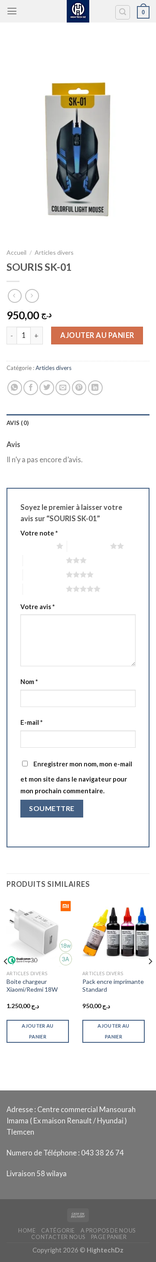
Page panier (109, 1237)
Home (27, 1230)
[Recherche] (122, 12)
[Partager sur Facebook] (30, 387)
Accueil (16, 252)
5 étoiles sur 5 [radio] (44, 588)
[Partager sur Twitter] (46, 387)
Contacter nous (58, 1237)
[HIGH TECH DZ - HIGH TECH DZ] (78, 11)
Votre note (39, 533)
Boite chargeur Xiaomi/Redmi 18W (32, 985)
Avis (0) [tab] (17, 422)
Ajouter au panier (97, 335)
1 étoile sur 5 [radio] (36, 545)
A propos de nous (108, 1230)
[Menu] (11, 11)
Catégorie (58, 1230)
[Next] (150, 978)
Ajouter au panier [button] (37, 1031)
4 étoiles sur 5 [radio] (44, 574)
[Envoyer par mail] (62, 387)
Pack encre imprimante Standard (113, 985)
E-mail (31, 722)
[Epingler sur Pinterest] (79, 387)
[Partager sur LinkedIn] (95, 387)
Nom (29, 681)
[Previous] (6, 978)
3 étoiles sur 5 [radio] (44, 560)
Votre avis (37, 606)
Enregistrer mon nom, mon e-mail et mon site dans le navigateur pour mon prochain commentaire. (76, 777)
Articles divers (54, 252)
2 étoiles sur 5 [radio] (88, 545)
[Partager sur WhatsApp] (14, 387)
